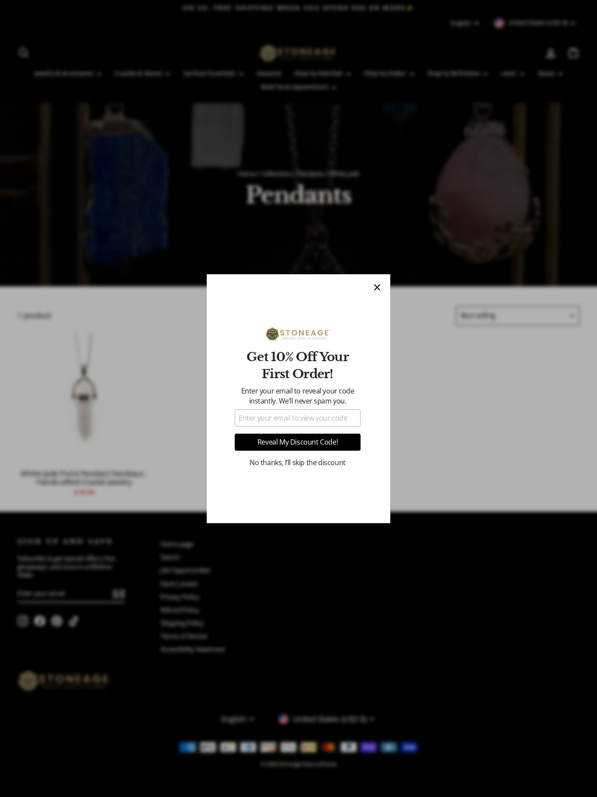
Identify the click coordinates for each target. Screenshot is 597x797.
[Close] (377, 287)
